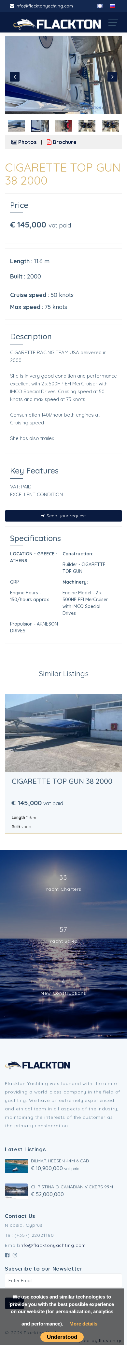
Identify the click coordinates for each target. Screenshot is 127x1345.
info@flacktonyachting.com (44, 5)
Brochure (64, 142)
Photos (26, 142)
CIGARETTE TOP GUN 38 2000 (62, 781)
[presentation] (15, 77)
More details (83, 1323)
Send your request (65, 516)
